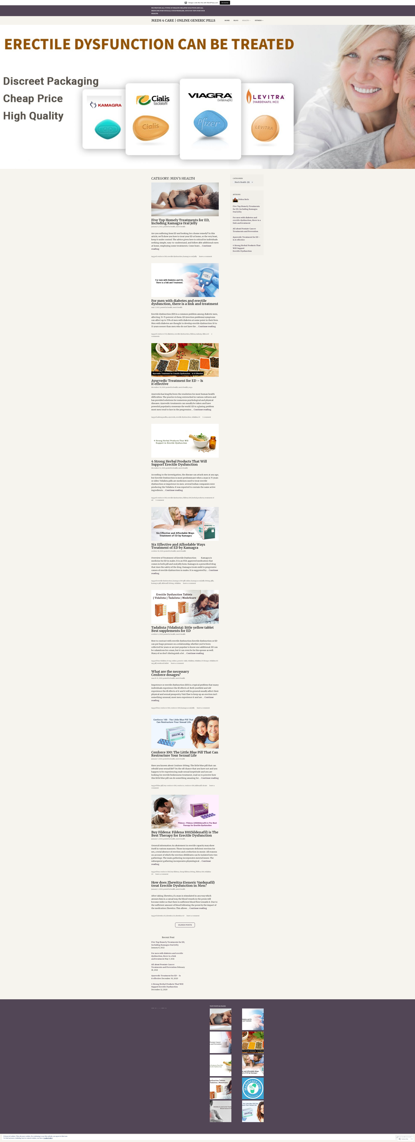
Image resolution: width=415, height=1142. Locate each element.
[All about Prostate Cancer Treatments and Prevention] (220, 1043)
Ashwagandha (162, 417)
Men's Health (180, 227)
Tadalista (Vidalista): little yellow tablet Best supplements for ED (182, 629)
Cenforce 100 (162, 256)
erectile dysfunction (175, 256)
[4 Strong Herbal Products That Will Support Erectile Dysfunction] (220, 1066)
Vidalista (178, 583)
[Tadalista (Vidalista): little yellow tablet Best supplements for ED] (220, 1089)
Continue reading (207, 326)
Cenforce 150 (162, 334)
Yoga (190, 387)
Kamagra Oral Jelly (190, 256)
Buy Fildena (175, 872)
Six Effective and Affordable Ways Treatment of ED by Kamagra (178, 546)
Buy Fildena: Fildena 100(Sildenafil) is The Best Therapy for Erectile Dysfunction (184, 833)
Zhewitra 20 (170, 916)
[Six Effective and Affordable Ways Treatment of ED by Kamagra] (253, 1066)
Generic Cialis (182, 661)
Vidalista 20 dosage (202, 661)
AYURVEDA (171, 417)
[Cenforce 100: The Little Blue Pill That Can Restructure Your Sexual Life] (253, 1111)
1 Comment (206, 417)
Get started (224, 2)
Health (245, 20)
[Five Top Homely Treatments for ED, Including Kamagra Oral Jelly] (220, 1019)
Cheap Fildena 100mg (187, 872)
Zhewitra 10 (161, 916)
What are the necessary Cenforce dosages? (170, 673)
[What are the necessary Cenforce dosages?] (253, 1089)
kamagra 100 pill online (181, 581)
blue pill (160, 786)
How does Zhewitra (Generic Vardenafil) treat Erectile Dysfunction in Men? (183, 884)
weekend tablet (163, 663)
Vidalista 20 (196, 417)
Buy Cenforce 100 (163, 708)
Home (227, 20)
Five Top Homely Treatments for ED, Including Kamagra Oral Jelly (180, 221)
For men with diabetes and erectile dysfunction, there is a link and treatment (184, 302)
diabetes (171, 334)
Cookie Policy (48, 1138)
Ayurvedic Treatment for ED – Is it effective (177, 382)
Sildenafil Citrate (201, 786)
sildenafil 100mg (167, 583)
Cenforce (180, 786)
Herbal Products (198, 498)
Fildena (193, 334)
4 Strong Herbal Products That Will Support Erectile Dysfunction (179, 463)
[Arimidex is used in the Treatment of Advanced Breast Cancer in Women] (220, 1111)
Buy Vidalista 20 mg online (167, 661)
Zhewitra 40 (179, 916)
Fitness (258, 20)
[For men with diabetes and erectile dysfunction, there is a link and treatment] (253, 1019)
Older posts (185, 925)
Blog (236, 20)
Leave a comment (205, 256)
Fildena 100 (187, 498)
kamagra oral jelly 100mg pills (202, 581)
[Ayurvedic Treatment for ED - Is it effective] (253, 1043)
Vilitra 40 (205, 334)
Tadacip (199, 334)
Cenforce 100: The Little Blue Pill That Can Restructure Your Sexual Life (184, 753)
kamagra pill (156, 583)
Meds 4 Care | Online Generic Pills (183, 20)
